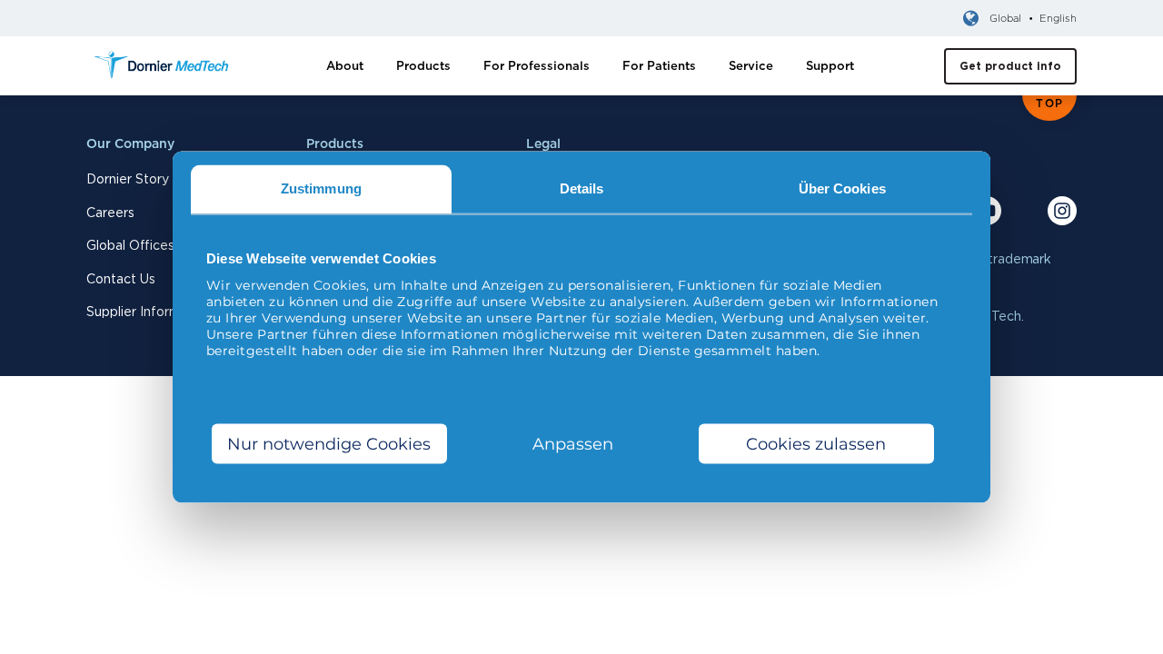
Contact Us (120, 279)
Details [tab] (582, 188)
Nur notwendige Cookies (329, 443)
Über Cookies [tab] (842, 188)
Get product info (1010, 66)
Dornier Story (127, 179)
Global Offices (130, 245)
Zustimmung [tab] (321, 188)
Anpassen (572, 443)
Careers (110, 212)
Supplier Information (149, 311)
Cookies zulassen (816, 443)
